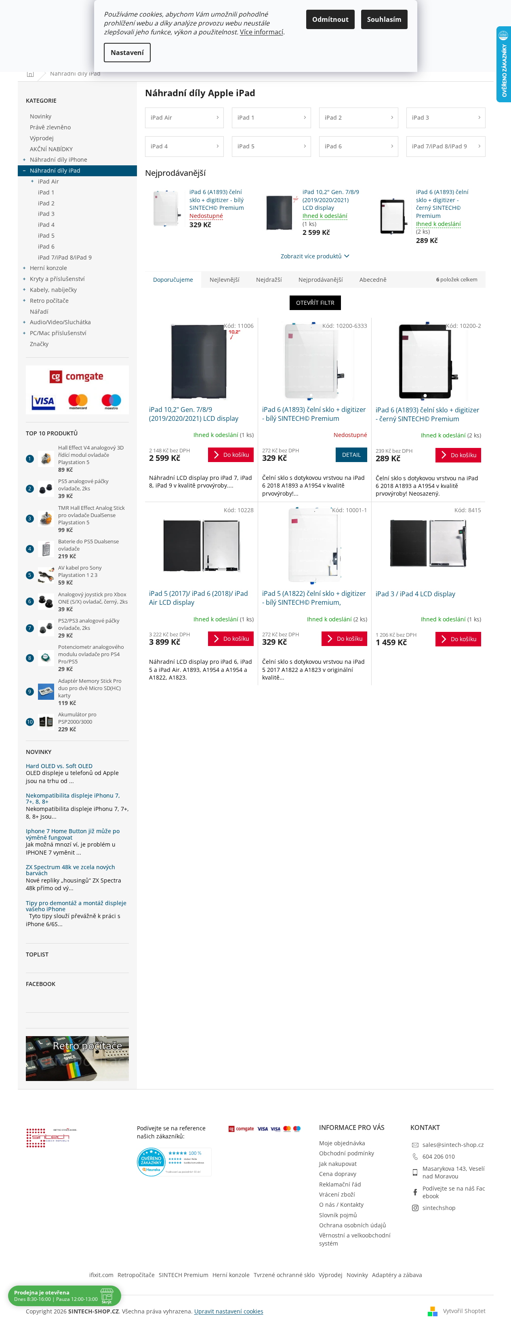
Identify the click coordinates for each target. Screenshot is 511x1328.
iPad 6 (46, 246)
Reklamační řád (340, 1184)
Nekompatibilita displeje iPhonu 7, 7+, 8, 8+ (73, 798)
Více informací (261, 31)
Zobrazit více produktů (311, 256)
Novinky (40, 116)
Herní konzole (48, 268)
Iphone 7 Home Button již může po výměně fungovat (73, 834)
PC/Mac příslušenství (58, 333)
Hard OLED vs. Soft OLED (59, 766)
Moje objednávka (342, 1143)
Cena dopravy (337, 1174)
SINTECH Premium (183, 1275)
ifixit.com (101, 1275)
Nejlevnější (225, 279)
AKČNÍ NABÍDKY (51, 149)
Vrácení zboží (337, 1194)
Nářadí (39, 311)
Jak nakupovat (338, 1164)
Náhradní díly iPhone (58, 159)
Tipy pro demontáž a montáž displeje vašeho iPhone (76, 906)
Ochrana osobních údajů (352, 1225)
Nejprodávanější (321, 279)
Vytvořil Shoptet (464, 1311)
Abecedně (373, 279)
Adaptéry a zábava (397, 1275)
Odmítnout (330, 19)
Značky (39, 344)
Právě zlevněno (50, 127)
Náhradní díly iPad (55, 170)
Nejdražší (269, 279)
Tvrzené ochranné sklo (284, 1275)
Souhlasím (384, 19)
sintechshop (439, 1208)
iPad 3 (46, 213)
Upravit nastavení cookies (228, 1311)
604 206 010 (439, 1156)
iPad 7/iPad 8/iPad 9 (65, 257)
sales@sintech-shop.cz (453, 1145)
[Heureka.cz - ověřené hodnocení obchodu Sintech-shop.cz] (174, 1162)
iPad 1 (46, 192)
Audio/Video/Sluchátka (60, 322)
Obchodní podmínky (346, 1153)
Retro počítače (49, 300)
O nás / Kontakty (341, 1204)
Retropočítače (136, 1275)
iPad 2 (46, 203)
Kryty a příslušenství (57, 279)
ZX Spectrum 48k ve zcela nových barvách (70, 870)
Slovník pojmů (338, 1215)
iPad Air (48, 181)
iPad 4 (46, 224)
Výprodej (42, 138)
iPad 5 (46, 235)
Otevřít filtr (315, 302)
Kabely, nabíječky (53, 289)
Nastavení (127, 52)
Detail (351, 454)
